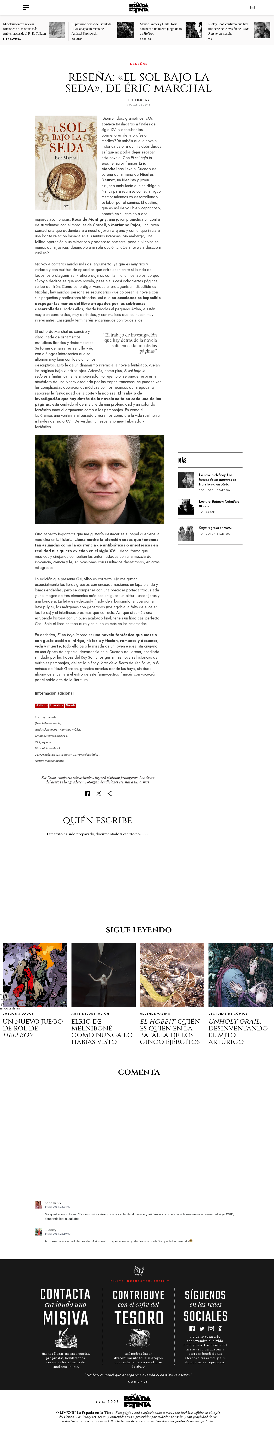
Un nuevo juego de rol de (33, 1028)
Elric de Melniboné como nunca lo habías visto (102, 1031)
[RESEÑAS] (38, 64)
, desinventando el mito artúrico (238, 1031)
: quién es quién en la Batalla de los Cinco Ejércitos (170, 1031)
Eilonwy (50, 1230)
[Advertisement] (210, 380)
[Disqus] (138, 1144)
